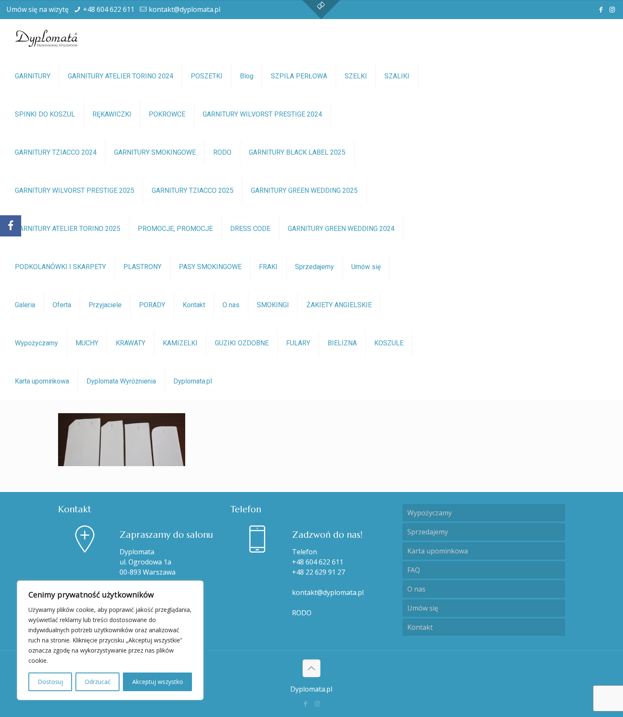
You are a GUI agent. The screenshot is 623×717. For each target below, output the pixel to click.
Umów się (366, 267)
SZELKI (356, 76)
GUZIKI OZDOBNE (242, 343)
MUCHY (86, 343)
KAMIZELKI (180, 343)
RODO (222, 152)
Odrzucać (98, 682)
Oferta (62, 305)
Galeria (25, 305)
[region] (110, 640)
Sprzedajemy (314, 267)
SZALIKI (396, 76)
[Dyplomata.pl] (47, 38)
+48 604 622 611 (108, 9)
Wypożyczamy (36, 343)
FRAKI (268, 267)
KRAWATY (130, 343)
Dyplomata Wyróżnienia (121, 381)
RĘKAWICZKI (111, 114)
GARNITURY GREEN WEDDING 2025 (304, 190)
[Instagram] (612, 9)
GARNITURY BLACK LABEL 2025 (297, 152)
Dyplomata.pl (192, 381)
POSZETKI (206, 76)
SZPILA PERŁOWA (299, 76)
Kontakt (194, 305)
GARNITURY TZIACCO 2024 (56, 152)
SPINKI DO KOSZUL (45, 114)
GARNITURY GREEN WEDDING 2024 (341, 229)
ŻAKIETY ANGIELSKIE (339, 305)
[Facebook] (600, 9)
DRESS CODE (250, 229)
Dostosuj (50, 682)
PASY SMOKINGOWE (210, 267)
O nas (230, 305)
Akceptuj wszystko (157, 682)
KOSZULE (388, 343)
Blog (246, 76)
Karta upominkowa (42, 381)
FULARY (298, 343)
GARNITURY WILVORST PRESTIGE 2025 (74, 190)
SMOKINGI (273, 305)
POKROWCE (167, 114)
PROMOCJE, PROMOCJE (175, 229)
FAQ (413, 570)
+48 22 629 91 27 (318, 572)
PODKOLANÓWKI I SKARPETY (60, 267)
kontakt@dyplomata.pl (184, 9)
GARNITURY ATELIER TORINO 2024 (120, 76)
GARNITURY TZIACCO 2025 (193, 190)
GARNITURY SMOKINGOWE (155, 152)
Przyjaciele (105, 305)
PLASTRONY (142, 267)
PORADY (152, 305)
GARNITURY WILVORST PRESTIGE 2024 (262, 114)
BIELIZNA (342, 343)
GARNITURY (32, 76)
